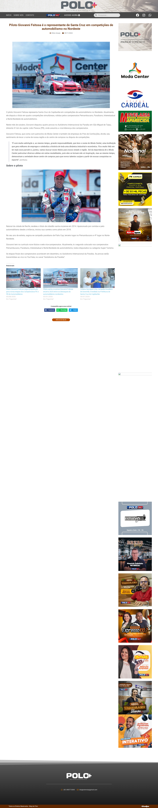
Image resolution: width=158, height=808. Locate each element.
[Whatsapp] (150, 15)
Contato (30, 15)
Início (8, 15)
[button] (49, 310)
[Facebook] (138, 15)
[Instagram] (144, 15)
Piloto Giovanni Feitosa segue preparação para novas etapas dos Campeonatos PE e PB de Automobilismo (22, 291)
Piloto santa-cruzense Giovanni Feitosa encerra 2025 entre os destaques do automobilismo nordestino (58, 291)
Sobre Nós (18, 15)
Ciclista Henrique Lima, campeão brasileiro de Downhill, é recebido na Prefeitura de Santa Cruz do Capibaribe (96, 291)
